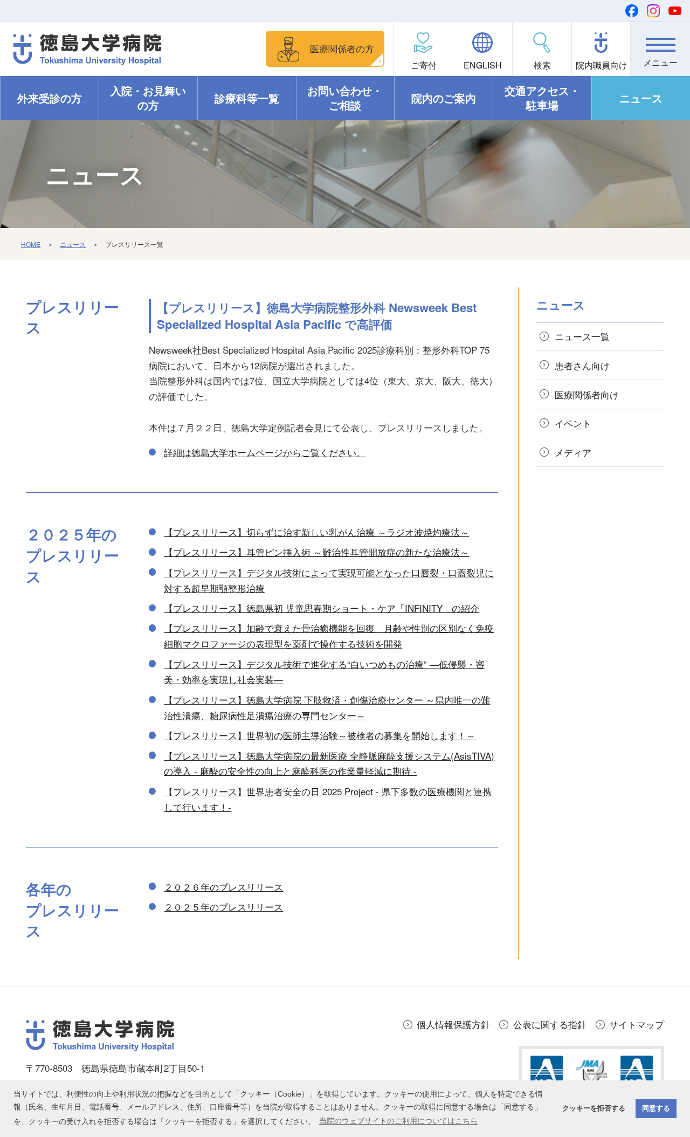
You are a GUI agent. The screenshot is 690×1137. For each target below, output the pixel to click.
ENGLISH (483, 65)
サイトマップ (636, 1024)
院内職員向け (601, 65)
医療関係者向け (587, 394)
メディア (573, 452)
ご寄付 (424, 65)
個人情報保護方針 (453, 1024)
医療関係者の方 (342, 48)
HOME (30, 244)
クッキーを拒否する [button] (593, 1108)
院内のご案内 (443, 98)
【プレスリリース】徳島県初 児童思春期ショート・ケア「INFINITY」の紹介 (321, 608)
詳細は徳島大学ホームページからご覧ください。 (264, 452)
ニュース (641, 98)
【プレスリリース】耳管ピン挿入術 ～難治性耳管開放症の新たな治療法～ (316, 552)
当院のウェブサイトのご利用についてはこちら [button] (398, 1121)
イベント (573, 423)
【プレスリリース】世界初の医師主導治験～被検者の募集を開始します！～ (319, 735)
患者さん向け (582, 365)
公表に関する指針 (549, 1024)
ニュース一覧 (582, 336)
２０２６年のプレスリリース (223, 886)
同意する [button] (656, 1108)
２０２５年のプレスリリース (223, 906)
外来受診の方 (49, 98)
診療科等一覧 (247, 98)
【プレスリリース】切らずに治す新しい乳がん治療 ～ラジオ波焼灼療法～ (316, 532)
